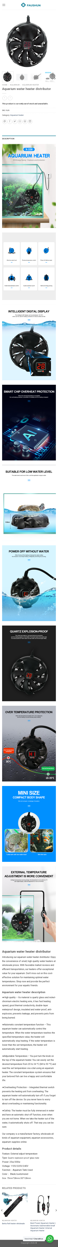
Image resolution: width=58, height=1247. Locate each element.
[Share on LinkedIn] (30, 121)
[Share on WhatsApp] (4, 121)
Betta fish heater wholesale (13, 1223)
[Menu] (3, 4)
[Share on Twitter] (15, 121)
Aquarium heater (30, 85)
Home (4, 85)
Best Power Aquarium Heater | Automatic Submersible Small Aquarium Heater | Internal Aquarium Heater (42, 1227)
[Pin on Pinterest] (25, 121)
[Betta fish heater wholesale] (15, 1205)
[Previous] (6, 42)
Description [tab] (8, 139)
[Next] (51, 42)
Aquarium (15, 85)
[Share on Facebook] (9, 121)
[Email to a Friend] (20, 121)
